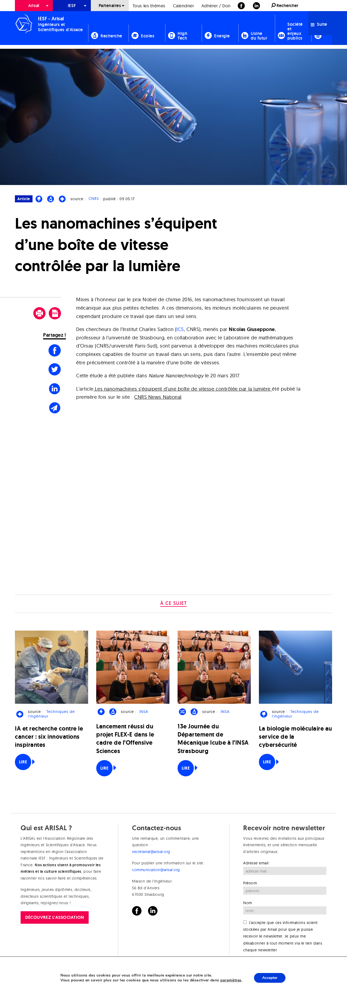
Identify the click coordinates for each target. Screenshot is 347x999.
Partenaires (110, 5)
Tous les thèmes (149, 5)
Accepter (269, 977)
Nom (247, 902)
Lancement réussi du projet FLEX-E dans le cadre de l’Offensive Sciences (125, 738)
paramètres (230, 980)
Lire (23, 762)
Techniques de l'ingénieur (51, 714)
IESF (72, 5)
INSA (143, 711)
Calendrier (183, 5)
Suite (321, 24)
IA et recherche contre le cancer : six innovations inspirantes (49, 737)
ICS (180, 329)
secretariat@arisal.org (151, 851)
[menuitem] (34, 5)
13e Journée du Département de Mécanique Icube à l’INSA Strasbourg (213, 738)
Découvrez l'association (54, 917)
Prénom (250, 883)
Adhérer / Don (216, 5)
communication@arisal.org (156, 869)
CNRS (94, 198)
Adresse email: (256, 863)
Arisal (33, 5)
